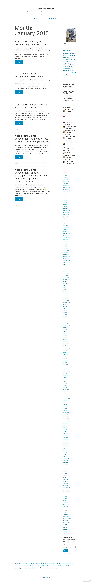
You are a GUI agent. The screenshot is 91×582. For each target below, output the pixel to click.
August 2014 (65, 446)
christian (65, 55)
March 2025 (65, 202)
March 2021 (65, 295)
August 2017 (65, 377)
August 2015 (65, 423)
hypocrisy (66, 61)
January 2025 (65, 206)
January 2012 (65, 506)
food (74, 57)
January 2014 (65, 460)
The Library (36, 18)
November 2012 (66, 487)
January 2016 (65, 414)
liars (66, 64)
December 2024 (66, 208)
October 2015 (66, 420)
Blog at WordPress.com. (45, 577)
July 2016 (64, 402)
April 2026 (65, 177)
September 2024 (66, 214)
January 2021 (65, 298)
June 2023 (65, 243)
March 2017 (65, 387)
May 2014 (65, 452)
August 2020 (65, 308)
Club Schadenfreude (45, 8)
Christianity (71, 55)
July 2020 (64, 310)
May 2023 (65, 245)
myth (71, 66)
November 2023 (66, 233)
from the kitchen (66, 522)
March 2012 (65, 502)
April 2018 (65, 362)
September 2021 (66, 283)
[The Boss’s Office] (49, 14)
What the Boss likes (67, 531)
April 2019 (65, 339)
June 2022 (65, 266)
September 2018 (66, 352)
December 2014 (66, 439)
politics (69, 68)
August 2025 (65, 193)
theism (73, 72)
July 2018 (64, 356)
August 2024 (65, 216)
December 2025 (66, 185)
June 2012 (65, 496)
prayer (72, 68)
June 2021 (65, 289)
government (73, 59)
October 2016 (66, 396)
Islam (70, 61)
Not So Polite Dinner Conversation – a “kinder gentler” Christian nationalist (69, 88)
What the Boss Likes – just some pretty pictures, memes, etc (68, 92)
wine (54, 568)
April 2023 (65, 247)
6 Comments (38, 162)
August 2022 (65, 262)
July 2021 (64, 287)
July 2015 (64, 425)
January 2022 (65, 275)
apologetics (67, 48)
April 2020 (65, 316)
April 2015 (65, 431)
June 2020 (65, 312)
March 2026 (65, 179)
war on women (51, 568)
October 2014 (66, 443)
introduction (65, 524)
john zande (67, 109)
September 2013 (66, 468)
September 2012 (66, 491)
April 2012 (65, 500)
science (70, 72)
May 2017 (65, 383)
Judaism (41, 565)
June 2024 (65, 220)
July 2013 (64, 471)
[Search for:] (69, 43)
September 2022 (66, 260)
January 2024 (65, 229)
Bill (66, 161)
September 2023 (66, 237)
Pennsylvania (65, 68)
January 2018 (65, 368)
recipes (66, 70)
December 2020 (66, 300)
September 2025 (66, 191)
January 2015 (65, 437)
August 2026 (65, 170)
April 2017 (65, 385)
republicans (24, 568)
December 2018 (66, 346)
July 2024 (64, 218)
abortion (64, 48)
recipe (64, 70)
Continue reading (18, 62)
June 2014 (65, 450)
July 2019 (64, 333)
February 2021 (66, 297)
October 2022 (66, 258)
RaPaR (66, 126)
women (56, 568)
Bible (71, 53)
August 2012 (65, 493)
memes (68, 66)
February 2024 (66, 227)
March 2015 (65, 433)
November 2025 (66, 187)
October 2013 (66, 466)
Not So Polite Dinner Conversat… (70, 111)
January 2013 (65, 483)
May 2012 (65, 498)
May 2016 (65, 406)
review (67, 72)
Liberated (67, 142)
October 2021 (66, 281)
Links (46, 18)
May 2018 (65, 360)
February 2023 (66, 250)
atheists (65, 53)
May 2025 (65, 198)
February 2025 (66, 204)
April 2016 (65, 408)
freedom (64, 59)
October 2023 (66, 235)
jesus (72, 61)
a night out (65, 512)
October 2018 (66, 350)
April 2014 (65, 454)
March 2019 (65, 341)
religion (70, 70)
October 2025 (66, 189)
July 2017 (64, 379)
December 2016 (66, 393)
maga (73, 64)
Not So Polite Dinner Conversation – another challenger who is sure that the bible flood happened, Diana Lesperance (31, 175)
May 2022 (65, 268)
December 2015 (66, 416)
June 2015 (65, 427)
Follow (65, 550)
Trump (73, 75)
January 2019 (65, 345)
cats (75, 53)
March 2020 (65, 318)
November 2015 (66, 418)
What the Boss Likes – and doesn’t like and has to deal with (68, 102)
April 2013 (65, 477)
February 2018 (66, 366)
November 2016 (66, 395)
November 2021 (66, 279)
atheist (70, 51)
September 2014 (66, 445)
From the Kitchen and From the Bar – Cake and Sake (31, 106)
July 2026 (64, 172)
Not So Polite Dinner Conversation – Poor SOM (68, 83)
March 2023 (65, 248)
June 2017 (65, 381)
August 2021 (65, 285)
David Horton (68, 136)
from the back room (67, 518)
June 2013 (65, 473)
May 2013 (65, 475)
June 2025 (65, 197)
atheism (65, 51)
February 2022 (66, 273)
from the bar (65, 520)
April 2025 (65, 200)
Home (42, 18)
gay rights (67, 59)
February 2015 (66, 435)
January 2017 (65, 391)
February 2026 (66, 181)
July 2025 (64, 195)
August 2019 (65, 331)
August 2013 (65, 470)
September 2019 (66, 329)
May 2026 (65, 175)
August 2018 (65, 354)
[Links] (46, 14)
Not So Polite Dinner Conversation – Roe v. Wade (29, 75)
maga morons (64, 66)
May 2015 (65, 429)
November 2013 (66, 464)
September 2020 (66, 306)
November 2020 (66, 302)
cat (73, 53)
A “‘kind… (67, 148)
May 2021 (65, 291)
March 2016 (65, 410)
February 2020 (66, 320)
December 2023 (66, 231)
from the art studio (67, 516)
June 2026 (65, 173)
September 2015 (66, 421)
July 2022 (64, 264)
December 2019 (66, 323)
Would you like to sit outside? (69, 533)
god (69, 59)
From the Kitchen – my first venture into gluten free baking (31, 43)
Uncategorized (66, 529)
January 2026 (65, 183)
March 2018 (65, 364)
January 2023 (65, 252)
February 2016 (66, 412)
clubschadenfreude (19, 162)
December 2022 (66, 254)
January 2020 (65, 322)
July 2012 (64, 495)
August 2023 (65, 239)
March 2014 (65, 456)
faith (72, 57)
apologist (70, 48)
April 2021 (65, 293)
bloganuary (65, 514)
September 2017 (66, 375)
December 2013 (66, 462)
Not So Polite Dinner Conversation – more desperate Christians (67, 97)
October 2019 (66, 327)
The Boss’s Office (53, 18)
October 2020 (66, 304)
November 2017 (66, 371)
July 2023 (64, 241)
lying (69, 64)
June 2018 (65, 358)
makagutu (67, 130)
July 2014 (64, 448)
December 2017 (66, 370)
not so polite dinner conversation (29, 162)
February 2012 (66, 504)
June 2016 (65, 404)
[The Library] (42, 14)
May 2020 (65, 314)
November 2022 (66, 256)
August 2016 (65, 400)
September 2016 (66, 398)
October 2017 (66, 373)
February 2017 (66, 389)
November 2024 (66, 210)
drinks (69, 57)
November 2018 (66, 348)
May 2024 (65, 222)
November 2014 (66, 441)
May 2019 (65, 337)
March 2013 (65, 479)
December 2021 (66, 277)
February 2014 (66, 458)
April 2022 (65, 270)
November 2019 (66, 325)
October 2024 (66, 212)
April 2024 (65, 223)
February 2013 (66, 481)
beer (68, 53)
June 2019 (65, 335)
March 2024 (65, 225)
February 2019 (66, 343)
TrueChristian (67, 75)
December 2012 (66, 485)
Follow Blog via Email (68, 537)
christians (65, 57)
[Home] (44, 14)
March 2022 (65, 272)
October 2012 (66, 489)
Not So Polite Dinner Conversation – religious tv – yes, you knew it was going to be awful (32, 138)
